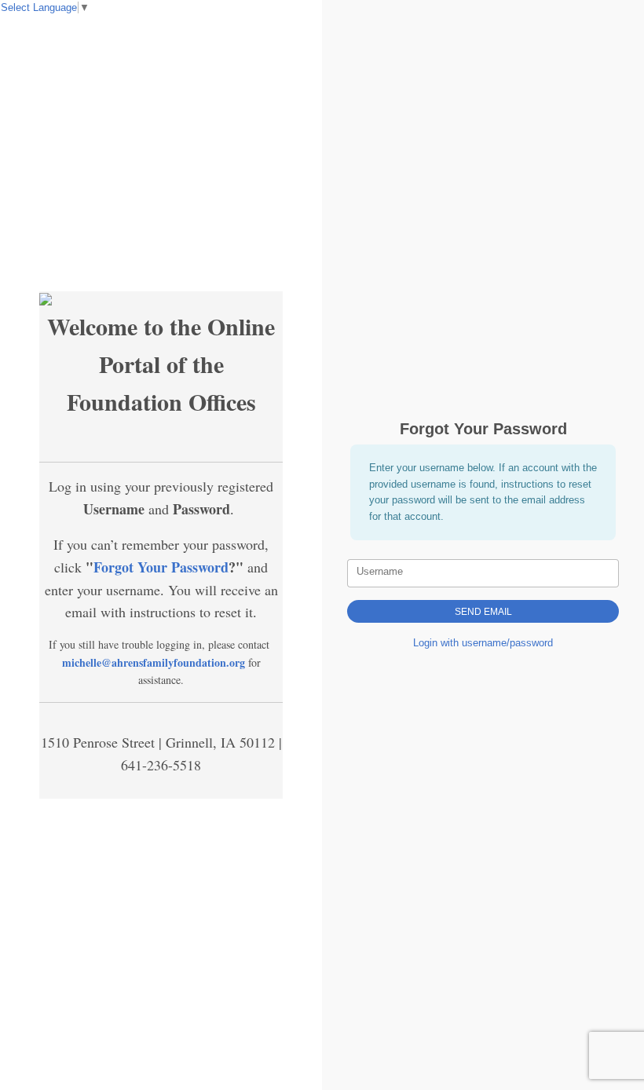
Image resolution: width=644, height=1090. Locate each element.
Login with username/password (483, 643)
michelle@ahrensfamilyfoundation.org (153, 662)
